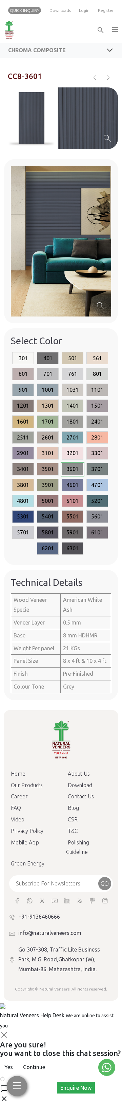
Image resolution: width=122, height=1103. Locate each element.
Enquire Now (76, 1088)
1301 (48, 406)
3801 (23, 485)
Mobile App (25, 842)
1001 (48, 390)
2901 (23, 453)
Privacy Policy (27, 831)
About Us (79, 774)
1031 (72, 390)
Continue (34, 1067)
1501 (97, 406)
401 (48, 358)
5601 (97, 516)
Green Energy (27, 863)
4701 (97, 485)
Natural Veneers (54, 989)
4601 (72, 485)
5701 (23, 532)
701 (48, 374)
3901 (48, 485)
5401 (48, 516)
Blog (73, 808)
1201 (23, 406)
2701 (72, 437)
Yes (8, 1067)
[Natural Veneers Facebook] (17, 900)
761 (72, 374)
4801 (23, 501)
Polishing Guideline (77, 847)
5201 (97, 501)
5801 (48, 532)
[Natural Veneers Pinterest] (92, 900)
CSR (73, 819)
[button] (114, 30)
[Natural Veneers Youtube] (54, 900)
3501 (48, 469)
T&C (73, 831)
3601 (72, 469)
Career (19, 796)
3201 (72, 453)
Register (106, 10)
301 (23, 358)
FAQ (16, 808)
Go (105, 883)
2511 (23, 437)
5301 (23, 516)
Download (80, 785)
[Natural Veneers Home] (61, 739)
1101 (97, 390)
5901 (72, 532)
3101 (48, 453)
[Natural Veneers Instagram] (105, 900)
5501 (72, 516)
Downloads (60, 10)
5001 (48, 501)
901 (23, 390)
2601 (48, 437)
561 (97, 358)
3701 (97, 469)
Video (17, 819)
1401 (72, 406)
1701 (48, 421)
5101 (72, 501)
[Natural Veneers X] (42, 900)
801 (97, 374)
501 (72, 358)
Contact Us (81, 796)
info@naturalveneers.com (49, 933)
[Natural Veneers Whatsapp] (29, 900)
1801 (72, 421)
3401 (23, 469)
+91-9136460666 (39, 917)
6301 (72, 548)
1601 (23, 421)
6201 (48, 548)
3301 (97, 453)
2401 (97, 421)
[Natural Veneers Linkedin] (67, 900)
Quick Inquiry (24, 10)
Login (84, 10)
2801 (97, 437)
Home (18, 774)
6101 (97, 532)
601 (23, 374)
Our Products (27, 785)
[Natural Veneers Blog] (80, 900)
